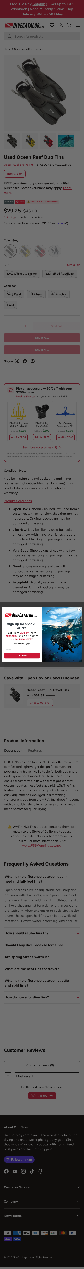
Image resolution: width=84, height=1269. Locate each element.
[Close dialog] (79, 609)
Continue (22, 655)
